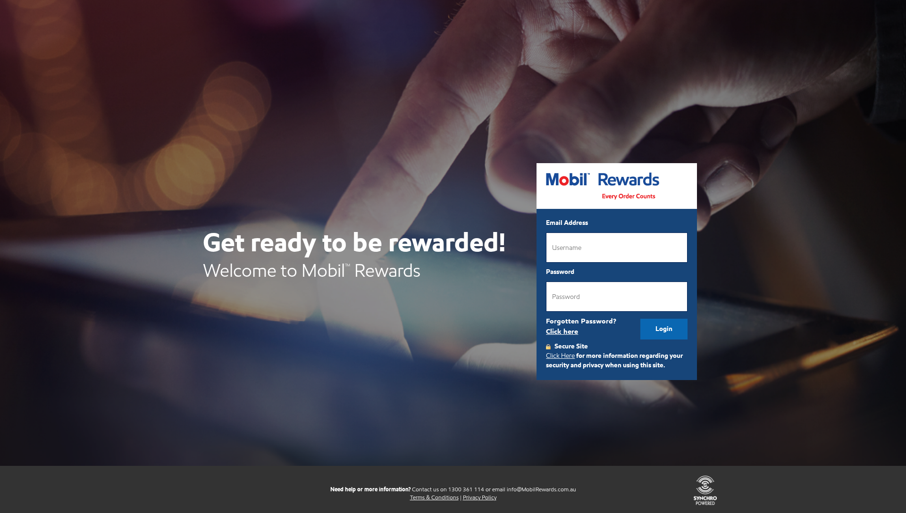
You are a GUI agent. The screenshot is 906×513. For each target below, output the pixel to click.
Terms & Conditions (434, 497)
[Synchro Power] (705, 489)
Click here (562, 331)
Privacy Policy (479, 497)
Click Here (560, 355)
